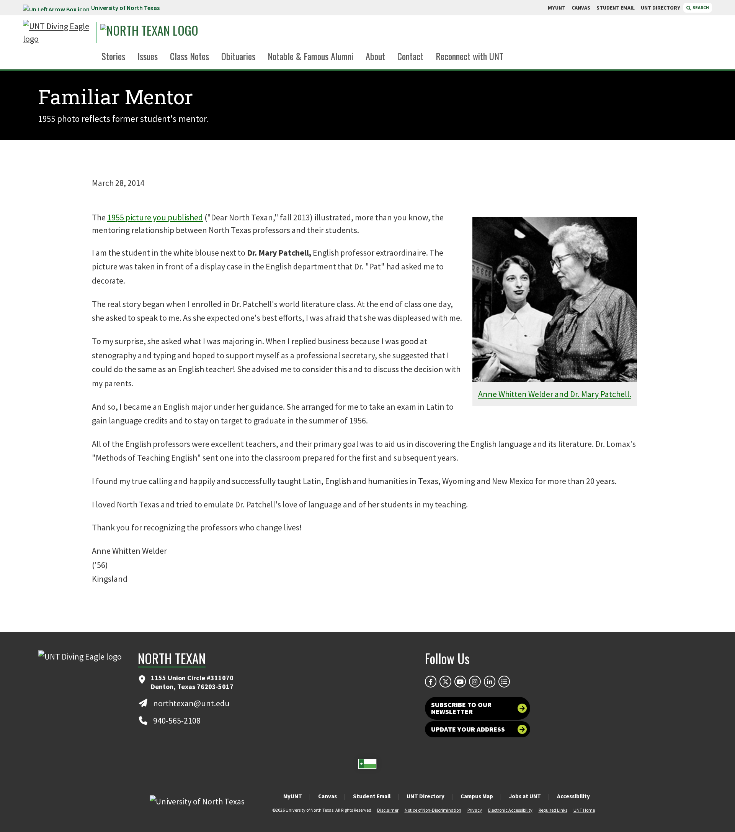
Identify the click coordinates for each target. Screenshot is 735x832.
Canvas (327, 796)
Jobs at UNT (525, 796)
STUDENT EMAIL (615, 7)
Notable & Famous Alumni (310, 56)
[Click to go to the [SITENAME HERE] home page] (57, 32)
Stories (113, 56)
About (375, 56)
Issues (147, 56)
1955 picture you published (155, 217)
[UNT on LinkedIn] (489, 681)
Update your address (468, 729)
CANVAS (581, 7)
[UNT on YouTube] (460, 681)
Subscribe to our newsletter (461, 708)
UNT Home (584, 810)
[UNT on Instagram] (474, 681)
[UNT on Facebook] (430, 681)
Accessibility (573, 796)
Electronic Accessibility (510, 810)
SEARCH (700, 7)
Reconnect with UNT (469, 56)
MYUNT (556, 7)
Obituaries (238, 56)
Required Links (553, 810)
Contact (410, 56)
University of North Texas (125, 7)
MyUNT (292, 796)
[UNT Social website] (504, 681)
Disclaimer (388, 810)
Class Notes (189, 56)
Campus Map (477, 796)
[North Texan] (170, 33)
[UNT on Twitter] (445, 681)
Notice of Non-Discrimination (433, 810)
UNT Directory (425, 796)
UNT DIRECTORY (660, 7)
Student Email (371, 796)
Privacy (474, 810)
